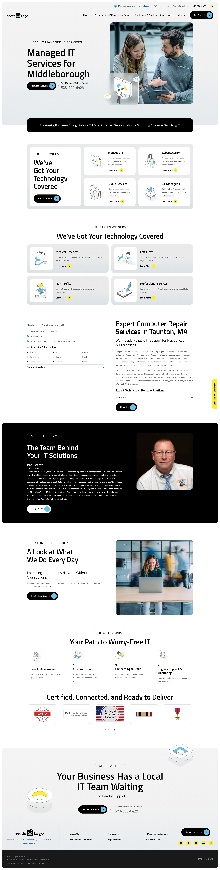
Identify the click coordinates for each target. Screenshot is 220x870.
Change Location (29, 842)
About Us (124, 407)
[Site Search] (211, 6)
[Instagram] (211, 843)
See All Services (45, 198)
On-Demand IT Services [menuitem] (146, 15)
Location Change (142, 6)
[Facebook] (188, 843)
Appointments (114, 839)
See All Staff (37, 509)
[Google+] (180, 843)
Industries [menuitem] (181, 15)
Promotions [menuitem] (100, 15)
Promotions (113, 834)
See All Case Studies (40, 596)
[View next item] (115, 730)
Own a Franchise (152, 839)
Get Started (199, 15)
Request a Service (39, 85)
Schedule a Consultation (214, 394)
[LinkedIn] (203, 843)
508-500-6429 (199, 6)
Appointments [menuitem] (167, 15)
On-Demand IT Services (81, 839)
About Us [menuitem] (87, 15)
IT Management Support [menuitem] (120, 15)
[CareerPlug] (196, 843)
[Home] (18, 15)
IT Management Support (156, 834)
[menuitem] (11, 863)
